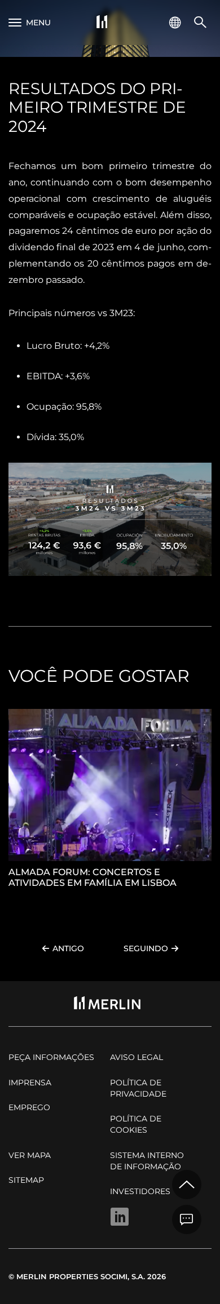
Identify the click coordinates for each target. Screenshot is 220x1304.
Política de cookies (135, 1124)
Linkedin (119, 1217)
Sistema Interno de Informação (147, 1161)
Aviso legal (136, 1057)
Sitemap (26, 1180)
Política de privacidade (138, 1088)
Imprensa (29, 1082)
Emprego (29, 1107)
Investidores (140, 1191)
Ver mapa (29, 1155)
